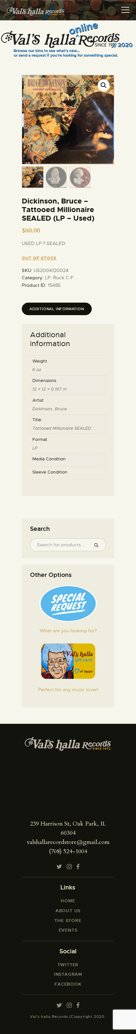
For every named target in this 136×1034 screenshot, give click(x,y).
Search (98, 545)
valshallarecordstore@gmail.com (68, 842)
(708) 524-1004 (68, 851)
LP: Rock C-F (59, 278)
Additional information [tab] (56, 309)
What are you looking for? (68, 631)
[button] (104, 85)
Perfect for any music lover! (68, 690)
